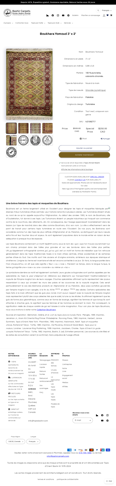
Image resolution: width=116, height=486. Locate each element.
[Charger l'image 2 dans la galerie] (23, 128)
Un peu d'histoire (54, 371)
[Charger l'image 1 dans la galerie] (11, 128)
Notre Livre (64, 370)
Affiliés (65, 386)
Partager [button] (106, 139)
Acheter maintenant (84, 155)
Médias (65, 382)
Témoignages (45, 360)
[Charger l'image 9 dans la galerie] (11, 152)
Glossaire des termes (55, 363)
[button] (98, 10)
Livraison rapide (43, 366)
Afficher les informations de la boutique (77, 169)
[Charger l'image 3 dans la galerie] (35, 128)
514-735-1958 (85, 453)
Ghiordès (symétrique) (96, 90)
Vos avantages (44, 387)
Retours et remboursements (46, 380)
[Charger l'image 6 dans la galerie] (23, 140)
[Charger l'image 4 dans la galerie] (47, 128)
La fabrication (55, 378)
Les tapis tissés (53, 397)
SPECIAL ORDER (97, 177)
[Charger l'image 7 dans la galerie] (35, 140)
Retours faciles (43, 373)
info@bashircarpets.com (58, 456)
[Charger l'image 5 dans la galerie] (11, 140)
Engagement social (67, 377)
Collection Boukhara (46, 310)
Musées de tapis (55, 405)
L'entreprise (67, 364)
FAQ (41, 392)
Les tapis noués (53, 387)
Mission (65, 360)
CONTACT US (80, 180)
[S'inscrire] (90, 420)
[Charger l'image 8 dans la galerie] (47, 140)
